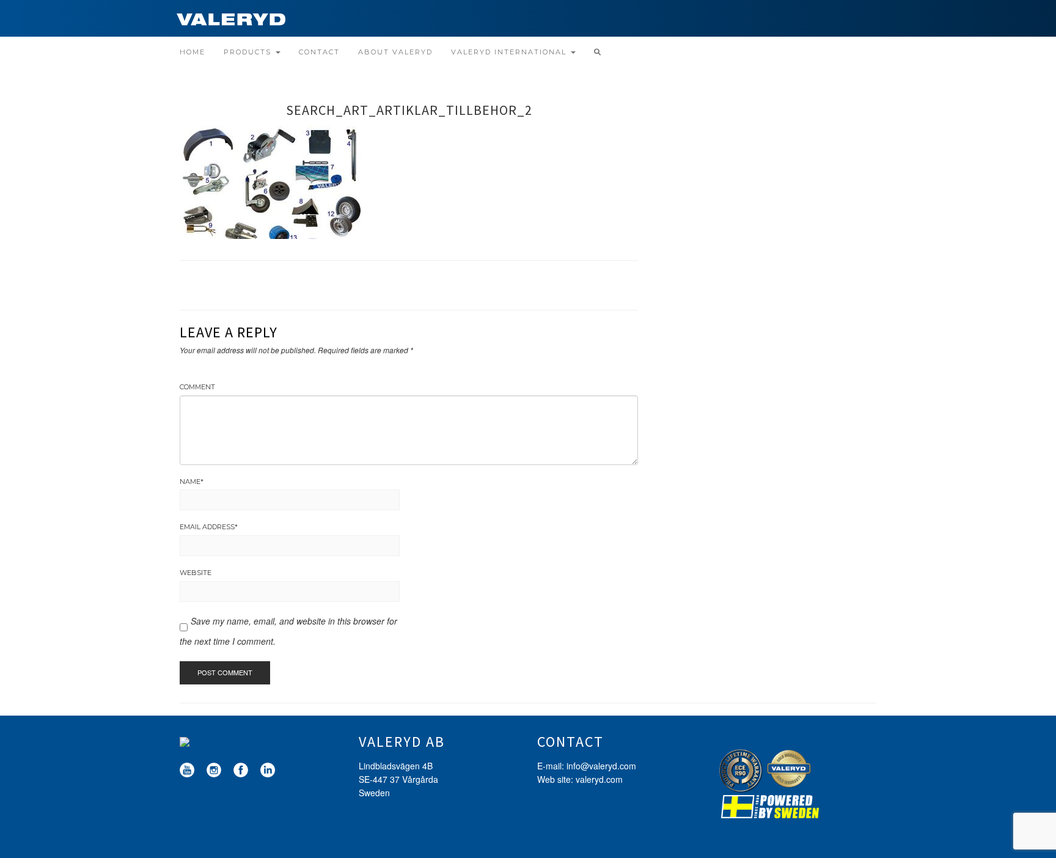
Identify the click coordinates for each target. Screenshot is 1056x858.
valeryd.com (599, 779)
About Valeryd (395, 52)
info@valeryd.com (601, 766)
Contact (319, 52)
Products (249, 52)
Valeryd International (510, 52)
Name (192, 481)
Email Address (209, 526)
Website (195, 572)
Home (192, 52)
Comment (197, 387)
